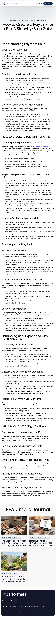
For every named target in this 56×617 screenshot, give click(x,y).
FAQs (20, 606)
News (15, 606)
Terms (47, 612)
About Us (37, 612)
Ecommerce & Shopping (17, 20)
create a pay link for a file (39, 147)
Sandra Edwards (42, 20)
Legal (51, 612)
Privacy (42, 612)
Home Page (7, 606)
